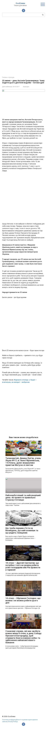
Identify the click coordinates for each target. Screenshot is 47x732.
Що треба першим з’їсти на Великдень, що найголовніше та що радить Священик (21, 530)
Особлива (20, 3)
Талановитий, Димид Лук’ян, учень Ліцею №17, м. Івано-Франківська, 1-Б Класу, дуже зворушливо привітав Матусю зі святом (23, 461)
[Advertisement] (23, 46)
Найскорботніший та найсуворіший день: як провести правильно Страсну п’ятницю (23, 497)
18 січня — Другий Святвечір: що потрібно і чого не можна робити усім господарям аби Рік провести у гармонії (22, 566)
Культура (26, 86)
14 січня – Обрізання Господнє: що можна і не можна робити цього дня (22, 600)
